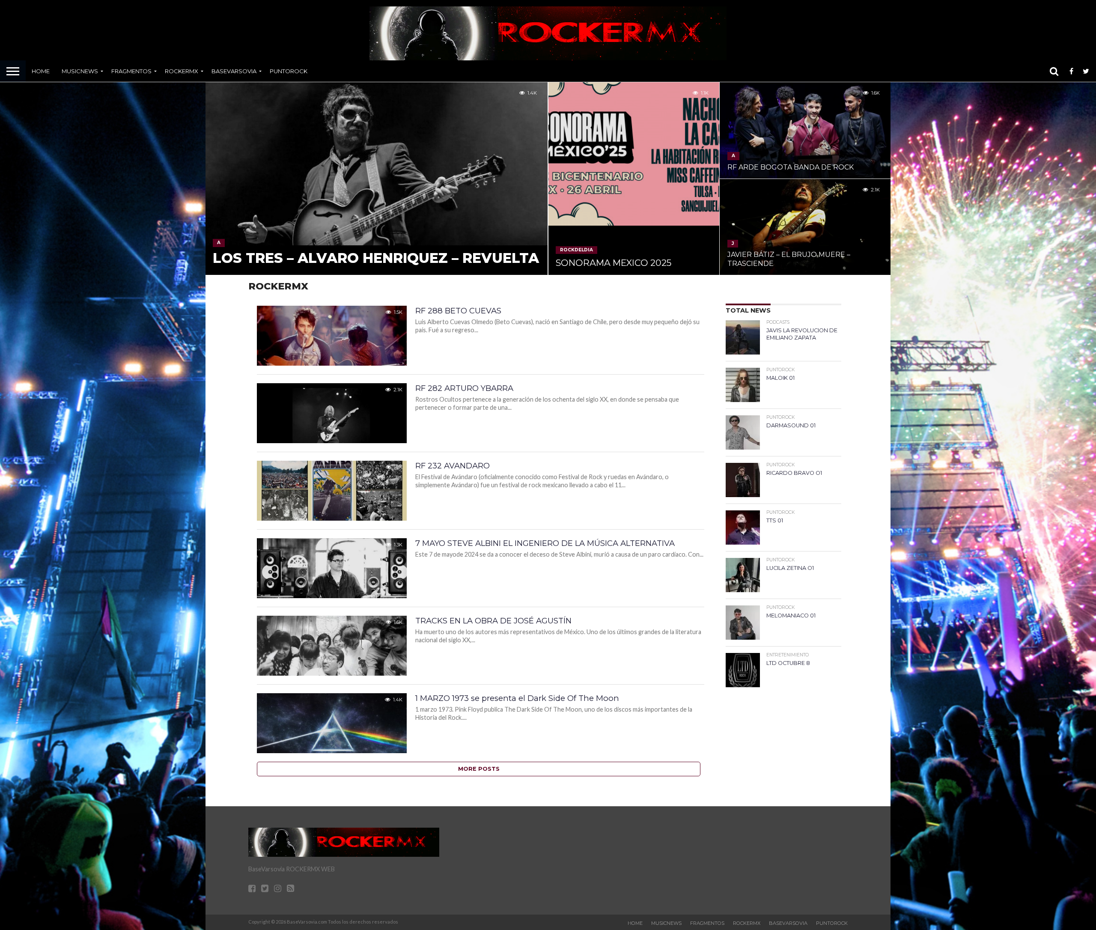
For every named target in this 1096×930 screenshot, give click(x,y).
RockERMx (181, 71)
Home (41, 71)
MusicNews (80, 71)
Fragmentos (131, 71)
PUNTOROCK (288, 71)
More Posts (479, 769)
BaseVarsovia (233, 71)
